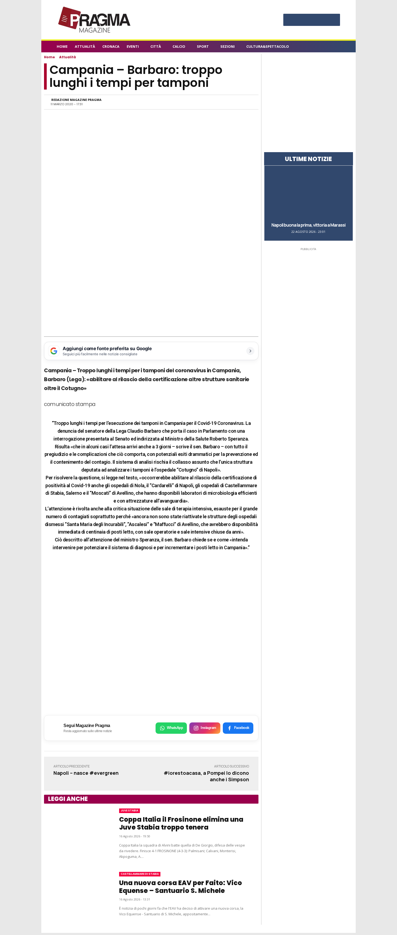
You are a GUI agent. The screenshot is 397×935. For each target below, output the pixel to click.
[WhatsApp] (196, 102)
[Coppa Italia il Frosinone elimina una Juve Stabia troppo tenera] (76, 834)
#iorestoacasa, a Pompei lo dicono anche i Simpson (206, 776)
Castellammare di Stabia (140, 874)
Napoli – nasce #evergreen (86, 773)
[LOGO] (94, 20)
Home (49, 57)
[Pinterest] (312, 20)
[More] (246, 102)
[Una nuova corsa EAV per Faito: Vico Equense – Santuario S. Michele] (76, 894)
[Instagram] (301, 20)
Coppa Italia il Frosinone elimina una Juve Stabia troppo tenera (181, 823)
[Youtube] (333, 20)
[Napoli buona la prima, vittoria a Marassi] (308, 193)
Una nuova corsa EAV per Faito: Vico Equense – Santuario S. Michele (180, 886)
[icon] (337, 47)
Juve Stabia (129, 810)
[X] (322, 20)
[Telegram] (221, 102)
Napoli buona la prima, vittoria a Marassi (308, 225)
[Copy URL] (233, 102)
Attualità (67, 57)
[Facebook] (290, 20)
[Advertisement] (151, 296)
